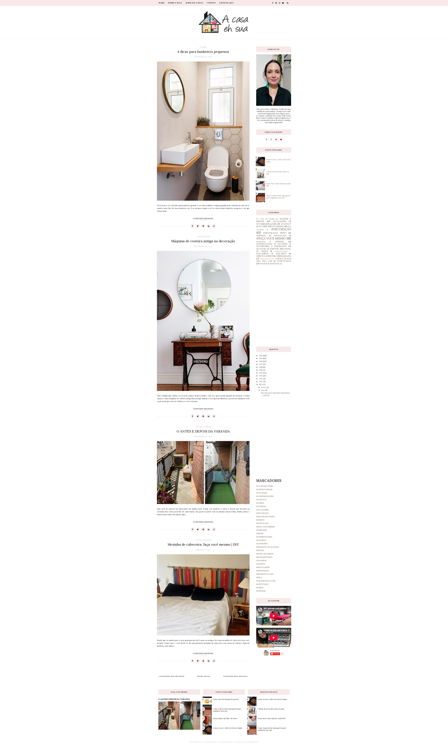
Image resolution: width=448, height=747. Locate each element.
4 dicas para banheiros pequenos (203, 52)
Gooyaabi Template (248, 742)
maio (263, 390)
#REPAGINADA (283, 256)
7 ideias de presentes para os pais (271, 709)
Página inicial (203, 676)
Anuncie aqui (226, 3)
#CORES (203, 47)
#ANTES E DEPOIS (203, 427)
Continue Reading (203, 219)
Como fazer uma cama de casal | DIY (271, 718)
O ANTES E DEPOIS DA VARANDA (203, 431)
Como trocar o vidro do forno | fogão (227, 728)
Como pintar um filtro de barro (225, 718)
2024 (261, 384)
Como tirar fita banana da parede (226, 699)
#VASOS (263, 264)
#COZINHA (278, 226)
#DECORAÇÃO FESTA (274, 233)
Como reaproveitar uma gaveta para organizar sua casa (278, 197)
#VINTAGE (275, 264)
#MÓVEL (274, 248)
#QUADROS (262, 253)
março (264, 387)
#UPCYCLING (284, 261)
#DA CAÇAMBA (262, 510)
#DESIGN (261, 235)
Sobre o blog (175, 3)
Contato (211, 3)
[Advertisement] (273, 306)
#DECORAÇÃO (203, 236)
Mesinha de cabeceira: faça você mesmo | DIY (203, 544)
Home (161, 3)
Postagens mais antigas (235, 676)
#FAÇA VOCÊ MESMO (271, 238)
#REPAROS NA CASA (267, 259)
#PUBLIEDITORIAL (281, 251)
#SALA (279, 258)
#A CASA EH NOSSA (265, 219)
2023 (261, 381)
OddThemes (210, 742)
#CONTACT (286, 224)
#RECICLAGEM (264, 256)
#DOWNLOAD (280, 236)
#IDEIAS (279, 241)
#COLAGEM (279, 221)
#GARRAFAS (260, 242)
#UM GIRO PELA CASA (265, 581)
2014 (261, 355)
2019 (261, 370)
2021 (261, 376)
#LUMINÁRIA (263, 246)
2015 (261, 358)
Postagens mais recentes (172, 676)
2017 (261, 364)
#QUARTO (281, 253)
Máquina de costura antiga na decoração (203, 241)
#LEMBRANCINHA (264, 244)
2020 (261, 373)
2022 (261, 379)
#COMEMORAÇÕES (266, 224)
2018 (261, 367)
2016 (261, 361)
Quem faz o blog (194, 3)
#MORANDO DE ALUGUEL (267, 547)
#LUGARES (282, 244)
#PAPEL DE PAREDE (264, 554)
